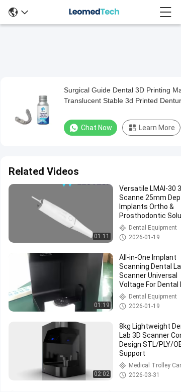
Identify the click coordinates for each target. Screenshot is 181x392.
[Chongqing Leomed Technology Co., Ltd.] (94, 12)
